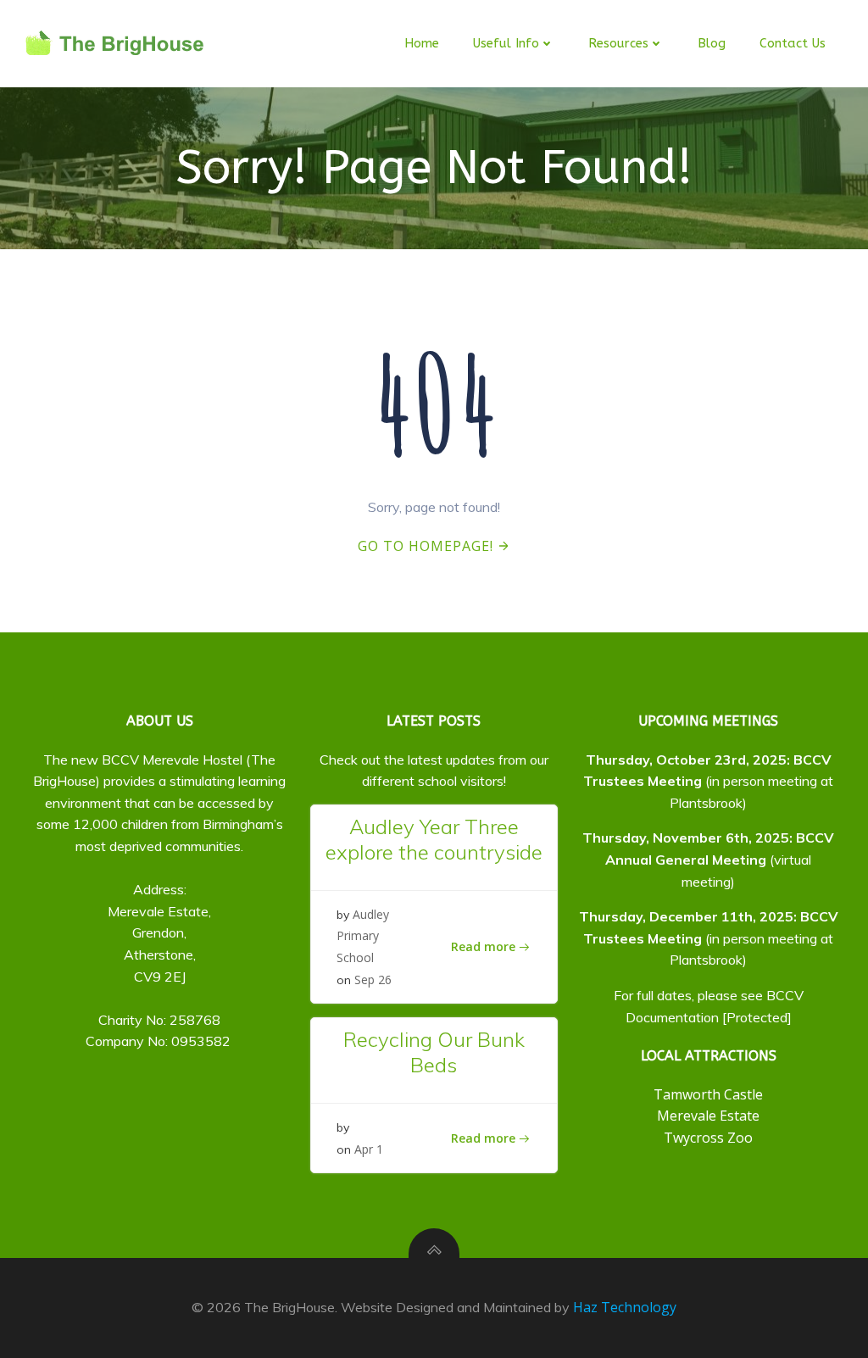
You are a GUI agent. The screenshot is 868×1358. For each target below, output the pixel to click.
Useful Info (506, 43)
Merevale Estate (708, 1115)
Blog (712, 43)
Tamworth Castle (708, 1094)
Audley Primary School (363, 936)
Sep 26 (373, 979)
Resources (618, 43)
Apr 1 (368, 1149)
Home (421, 43)
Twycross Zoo (708, 1137)
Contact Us (793, 43)
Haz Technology (624, 1307)
